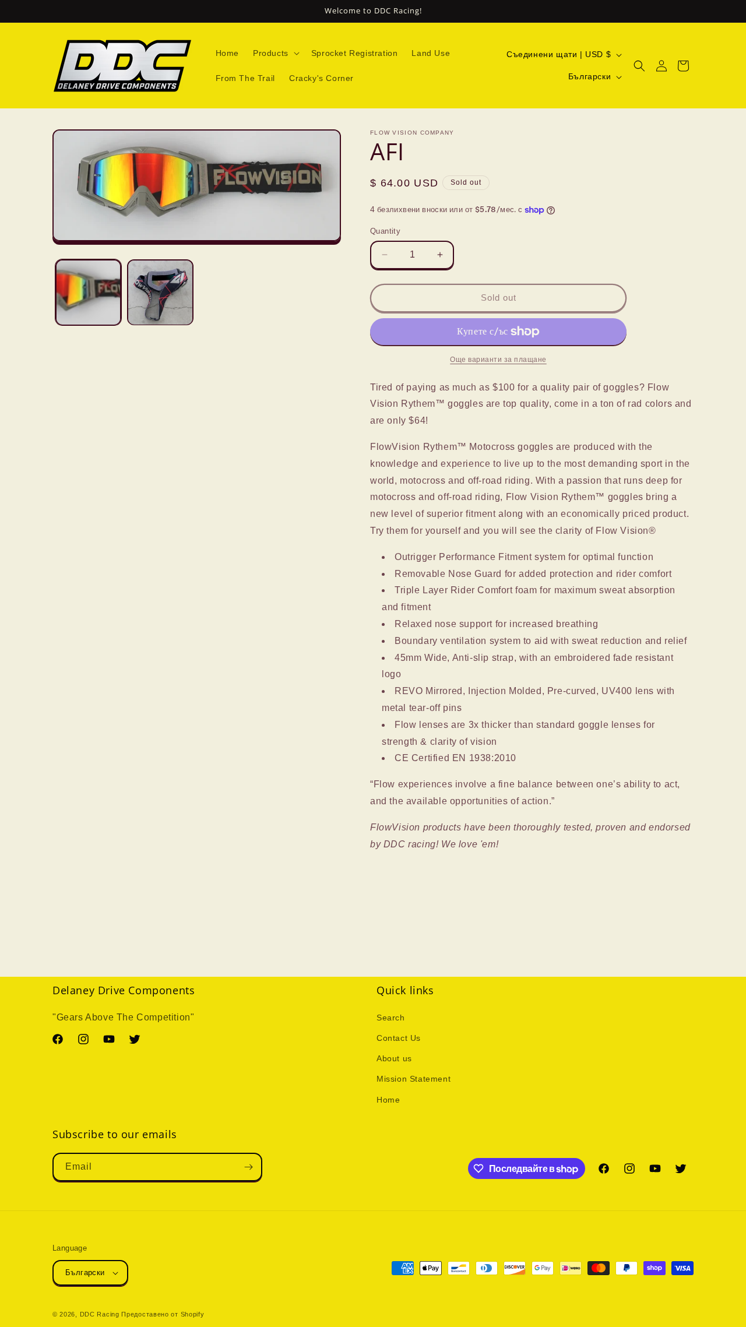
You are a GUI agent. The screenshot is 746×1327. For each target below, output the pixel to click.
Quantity (385, 231)
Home (388, 1099)
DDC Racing (99, 1314)
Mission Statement (413, 1078)
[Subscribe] (248, 1167)
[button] (275, 53)
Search (390, 1017)
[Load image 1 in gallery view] (88, 292)
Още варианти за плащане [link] (498, 359)
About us (394, 1058)
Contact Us (398, 1038)
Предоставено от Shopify (162, 1314)
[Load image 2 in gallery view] (160, 292)
